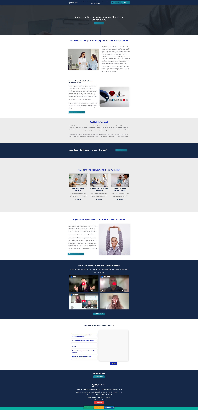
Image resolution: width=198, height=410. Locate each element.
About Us (87, 1)
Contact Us (83, 1)
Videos (92, 3)
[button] (114, 301)
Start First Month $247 (99, 407)
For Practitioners (97, 3)
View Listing (113, 363)
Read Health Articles (92, 1)
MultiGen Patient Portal (109, 407)
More (108, 1)
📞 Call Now (89, 407)
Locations (99, 1)
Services (103, 1)
